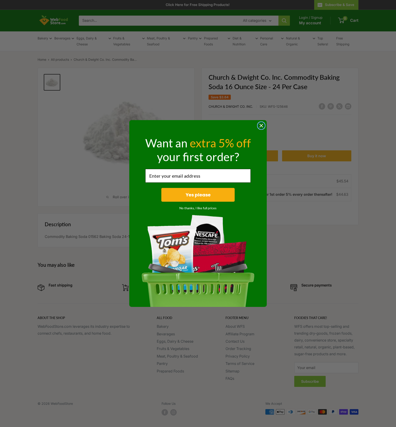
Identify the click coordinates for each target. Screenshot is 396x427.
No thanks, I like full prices (198, 208)
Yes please (198, 195)
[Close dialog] (261, 125)
